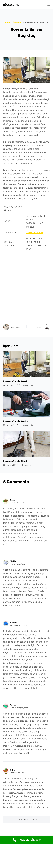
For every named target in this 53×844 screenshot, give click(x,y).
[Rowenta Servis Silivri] (26, 444)
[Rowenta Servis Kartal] (26, 364)
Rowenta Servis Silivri (15, 461)
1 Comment (26, 465)
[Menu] (48, 5)
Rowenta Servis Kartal (15, 381)
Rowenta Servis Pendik (15, 421)
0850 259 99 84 (34, 232)
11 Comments (27, 385)
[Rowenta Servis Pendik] (26, 404)
